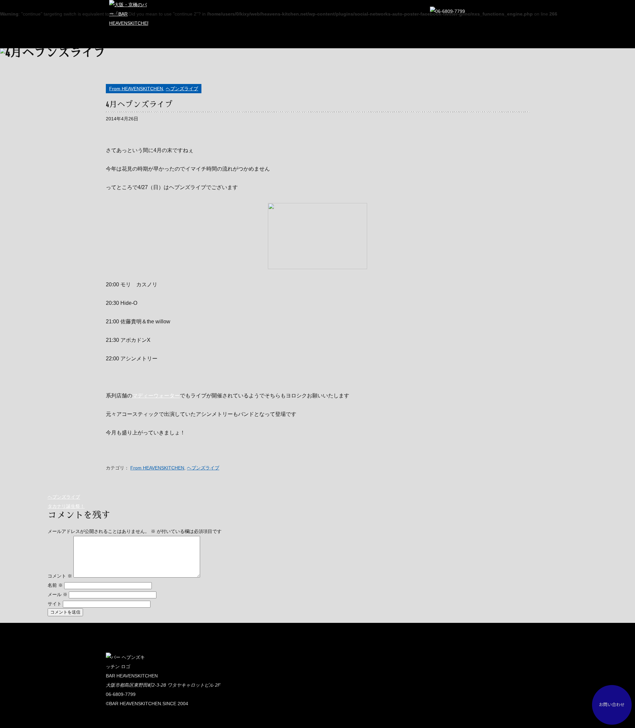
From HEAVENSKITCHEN (136, 88)
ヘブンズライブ (182, 88)
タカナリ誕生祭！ (66, 506)
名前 (55, 585)
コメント (60, 576)
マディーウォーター (156, 395)
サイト (55, 603)
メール (57, 594)
